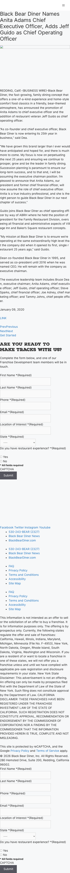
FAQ (11, 566)
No (5, 461)
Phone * (12, 399)
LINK (3, 318)
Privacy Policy (18, 570)
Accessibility (17, 579)
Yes (5, 457)
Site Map (15, 583)
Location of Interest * (21, 424)
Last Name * (16, 387)
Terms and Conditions (24, 574)
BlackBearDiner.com (22, 540)
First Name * (16, 375)
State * (12, 436)
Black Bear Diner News (24, 536)
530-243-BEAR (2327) (24, 532)
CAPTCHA (7, 469)
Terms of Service (47, 750)
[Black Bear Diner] (29, 5)
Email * (12, 412)
